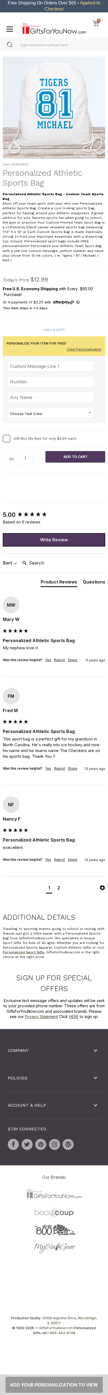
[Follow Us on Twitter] (27, 1144)
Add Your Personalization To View (54, 1385)
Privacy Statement (41, 1016)
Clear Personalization (84, 349)
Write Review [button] (54, 539)
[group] (54, 515)
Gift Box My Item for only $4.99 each (45, 438)
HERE (74, 1016)
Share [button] (72, 660)
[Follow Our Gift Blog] (68, 1144)
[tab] (59, 583)
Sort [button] (8, 563)
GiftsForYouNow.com (56, 1328)
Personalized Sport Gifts (23, 952)
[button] (49, 888)
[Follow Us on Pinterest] (40, 1144)
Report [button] (59, 660)
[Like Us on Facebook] (13, 1144)
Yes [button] (48, 660)
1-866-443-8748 (61, 1333)
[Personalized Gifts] (53, 27)
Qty (11, 459)
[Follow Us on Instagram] (54, 1144)
